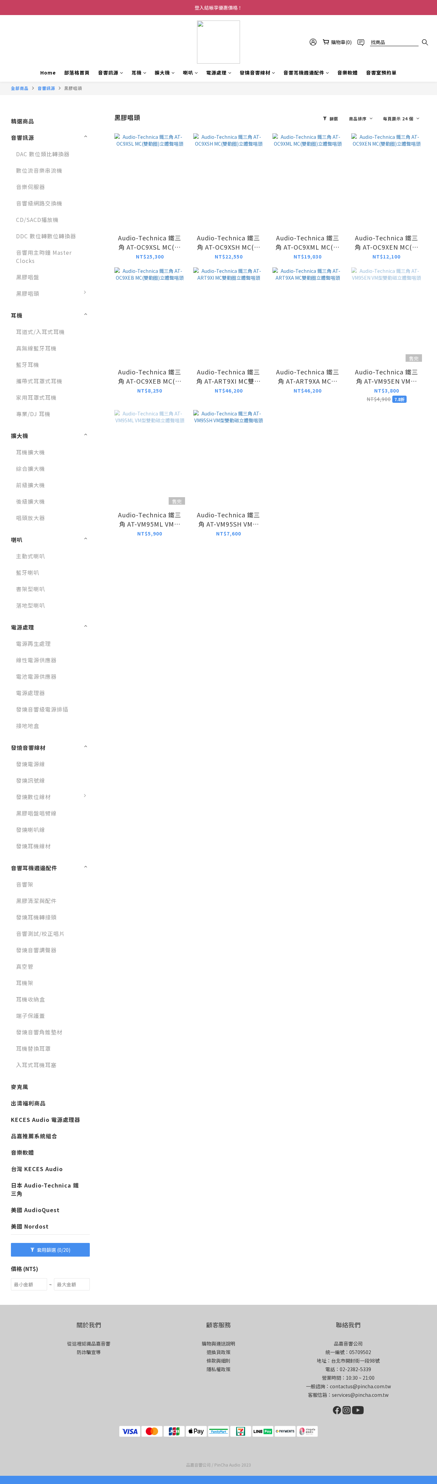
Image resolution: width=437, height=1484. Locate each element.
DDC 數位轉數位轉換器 (46, 236)
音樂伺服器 (30, 187)
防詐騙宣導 (89, 1352)
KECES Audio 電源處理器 (45, 1119)
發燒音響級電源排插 (42, 709)
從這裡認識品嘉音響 (88, 1343)
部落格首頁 (77, 72)
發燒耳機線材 (33, 846)
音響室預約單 (381, 72)
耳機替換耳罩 (33, 1048)
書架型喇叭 (30, 589)
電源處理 (216, 72)
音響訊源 (108, 72)
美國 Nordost (30, 1226)
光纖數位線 (111, 833)
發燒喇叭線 (30, 829)
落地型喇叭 (30, 605)
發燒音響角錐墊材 (39, 1032)
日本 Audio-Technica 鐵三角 (45, 1189)
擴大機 (162, 72)
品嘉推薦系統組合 (34, 1136)
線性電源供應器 (36, 660)
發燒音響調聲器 (36, 950)
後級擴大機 (30, 501)
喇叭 (188, 72)
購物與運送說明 (218, 1343)
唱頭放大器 (30, 518)
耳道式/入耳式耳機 (40, 332)
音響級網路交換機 (39, 203)
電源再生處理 (33, 643)
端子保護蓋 (30, 1015)
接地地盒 (27, 725)
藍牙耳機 (27, 364)
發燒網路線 (111, 816)
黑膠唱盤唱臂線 (36, 813)
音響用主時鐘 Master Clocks (44, 256)
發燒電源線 (30, 764)
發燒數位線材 (33, 797)
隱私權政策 (218, 1369)
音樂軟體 (347, 72)
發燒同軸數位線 (117, 849)
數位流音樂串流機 (39, 170)
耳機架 (24, 983)
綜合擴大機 (30, 468)
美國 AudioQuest (35, 1210)
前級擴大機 (30, 485)
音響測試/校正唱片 (40, 933)
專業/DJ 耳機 (33, 414)
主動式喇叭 (30, 556)
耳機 (136, 72)
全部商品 (20, 88)
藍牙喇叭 (27, 572)
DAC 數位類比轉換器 (43, 154)
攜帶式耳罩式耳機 (39, 381)
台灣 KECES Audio (37, 1169)
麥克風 (19, 1087)
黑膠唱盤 (27, 277)
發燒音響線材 (255, 72)
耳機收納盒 (30, 999)
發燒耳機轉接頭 (36, 917)
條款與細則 (218, 1360)
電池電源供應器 (36, 676)
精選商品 (22, 121)
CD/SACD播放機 (37, 219)
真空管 (24, 966)
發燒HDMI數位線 (119, 866)
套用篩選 (53, 1249)
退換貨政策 (218, 1352)
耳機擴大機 (30, 452)
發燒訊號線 (30, 780)
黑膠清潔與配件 (36, 901)
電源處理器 (30, 693)
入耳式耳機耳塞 (36, 1065)
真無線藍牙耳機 (36, 348)
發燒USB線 (111, 800)
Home (48, 72)
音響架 (24, 884)
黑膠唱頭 (73, 88)
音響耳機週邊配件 (303, 72)
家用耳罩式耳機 (36, 397)
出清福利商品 (28, 1103)
